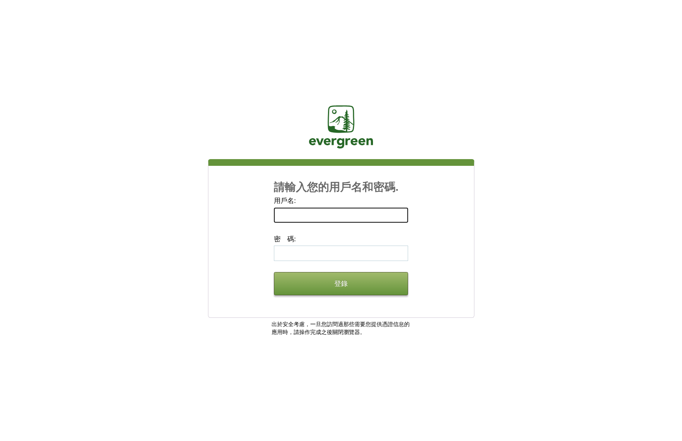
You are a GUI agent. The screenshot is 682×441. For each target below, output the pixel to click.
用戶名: (285, 201)
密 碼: (285, 239)
